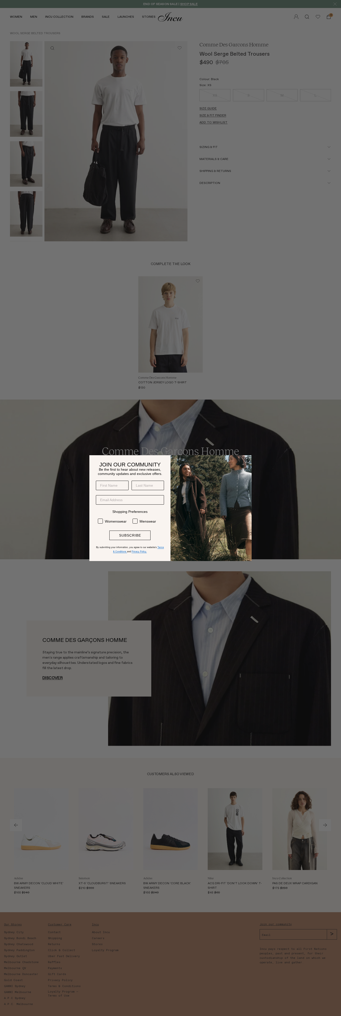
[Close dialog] (247, 459)
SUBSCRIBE (130, 535)
